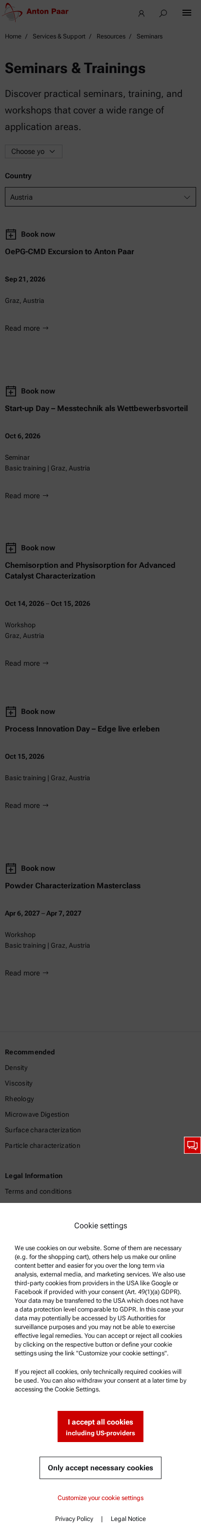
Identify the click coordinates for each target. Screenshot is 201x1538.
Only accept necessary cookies (100, 1467)
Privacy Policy (74, 1518)
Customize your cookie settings (100, 1497)
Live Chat (192, 1145)
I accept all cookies (100, 1427)
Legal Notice (128, 1518)
